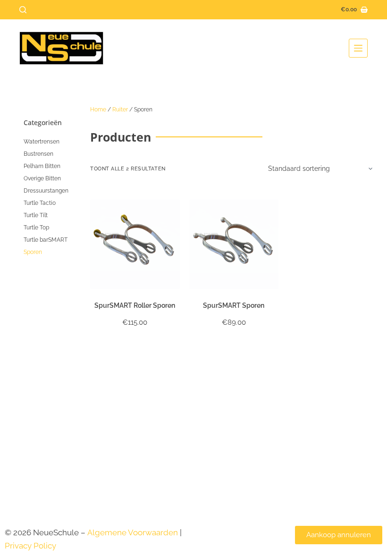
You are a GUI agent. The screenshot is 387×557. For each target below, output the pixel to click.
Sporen (33, 252)
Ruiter (120, 109)
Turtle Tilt (36, 215)
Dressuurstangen (46, 190)
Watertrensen (41, 141)
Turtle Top (36, 227)
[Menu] (358, 48)
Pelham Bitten (42, 166)
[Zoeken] (22, 9)
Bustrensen (38, 154)
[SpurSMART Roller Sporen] (135, 244)
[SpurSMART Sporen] (234, 244)
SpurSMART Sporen (233, 305)
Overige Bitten (42, 178)
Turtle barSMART (45, 239)
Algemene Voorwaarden (132, 532)
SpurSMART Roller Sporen (134, 305)
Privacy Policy (31, 545)
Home (98, 109)
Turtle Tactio (40, 203)
